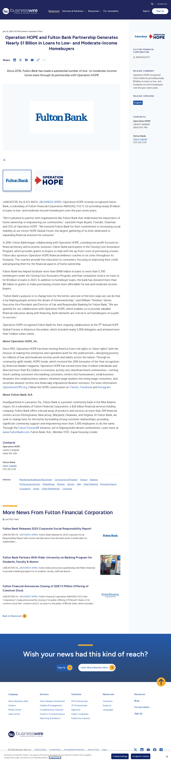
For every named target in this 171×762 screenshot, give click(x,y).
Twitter (74, 387)
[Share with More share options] (44, 60)
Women (61, 484)
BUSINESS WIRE (50, 202)
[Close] (167, 756)
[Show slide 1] (17, 180)
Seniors (71, 484)
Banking (94, 479)
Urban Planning (91, 484)
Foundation (25, 488)
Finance (84, 479)
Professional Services (30, 484)
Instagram (104, 387)
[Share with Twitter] (20, 60)
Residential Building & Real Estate (36, 479)
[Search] (152, 4)
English (138, 103)
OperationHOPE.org (15, 387)
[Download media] (4, 159)
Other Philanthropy (51, 488)
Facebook (86, 387)
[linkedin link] (141, 749)
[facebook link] (154, 749)
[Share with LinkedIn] (14, 60)
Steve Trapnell (10, 465)
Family (36, 488)
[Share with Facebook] (26, 60)
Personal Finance (108, 484)
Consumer (67, 488)
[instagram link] (161, 749)
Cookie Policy (55, 757)
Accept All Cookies (140, 756)
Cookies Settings (120, 756)
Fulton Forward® (28, 427)
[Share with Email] (32, 60)
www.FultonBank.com (16, 432)
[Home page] (20, 11)
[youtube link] (148, 750)
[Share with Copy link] (38, 60)
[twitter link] (135, 749)
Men (79, 484)
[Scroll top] (161, 682)
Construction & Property (66, 479)
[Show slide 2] (49, 180)
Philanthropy (49, 484)
